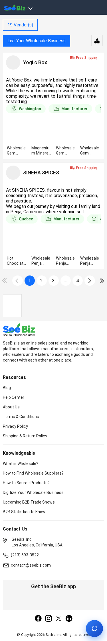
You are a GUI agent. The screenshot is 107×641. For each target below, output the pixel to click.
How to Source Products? (26, 483)
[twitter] (58, 619)
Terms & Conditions (21, 416)
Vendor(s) (20, 25)
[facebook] (38, 619)
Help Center (13, 397)
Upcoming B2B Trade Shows (29, 502)
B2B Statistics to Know (24, 512)
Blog (7, 387)
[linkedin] (69, 619)
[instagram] (48, 619)
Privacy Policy (15, 426)
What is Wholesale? (20, 463)
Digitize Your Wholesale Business (33, 492)
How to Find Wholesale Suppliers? (33, 473)
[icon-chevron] (17, 280)
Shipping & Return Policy (25, 436)
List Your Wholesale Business (36, 40)
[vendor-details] (13, 62)
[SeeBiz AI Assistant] (94, 628)
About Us (11, 407)
